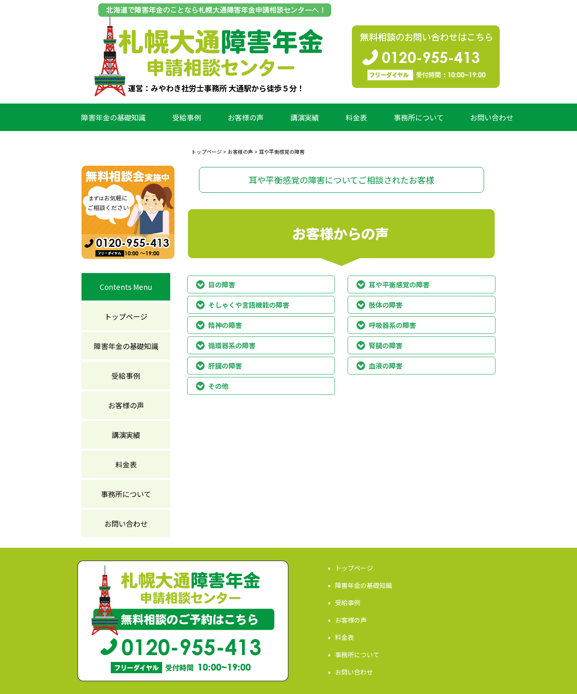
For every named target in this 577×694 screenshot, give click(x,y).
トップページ (125, 316)
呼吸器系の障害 (392, 325)
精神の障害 (225, 325)
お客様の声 (246, 117)
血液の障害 (386, 366)
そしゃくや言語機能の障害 (248, 305)
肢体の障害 (386, 305)
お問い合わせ (491, 117)
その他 (218, 386)
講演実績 (304, 117)
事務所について (419, 117)
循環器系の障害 (232, 345)
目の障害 (221, 284)
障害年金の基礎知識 (113, 117)
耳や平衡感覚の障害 (399, 284)
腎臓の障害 (386, 345)
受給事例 (186, 117)
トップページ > (208, 151)
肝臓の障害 (225, 366)
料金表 (356, 117)
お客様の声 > (243, 151)
